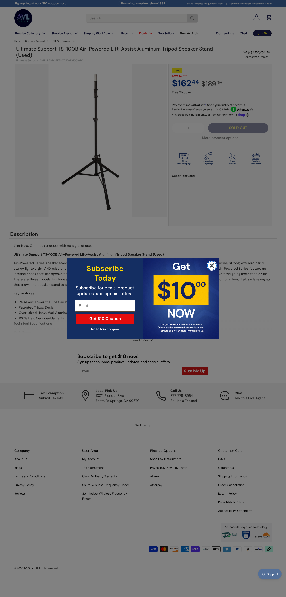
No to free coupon (105, 329)
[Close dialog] (211, 265)
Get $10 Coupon (105, 318)
